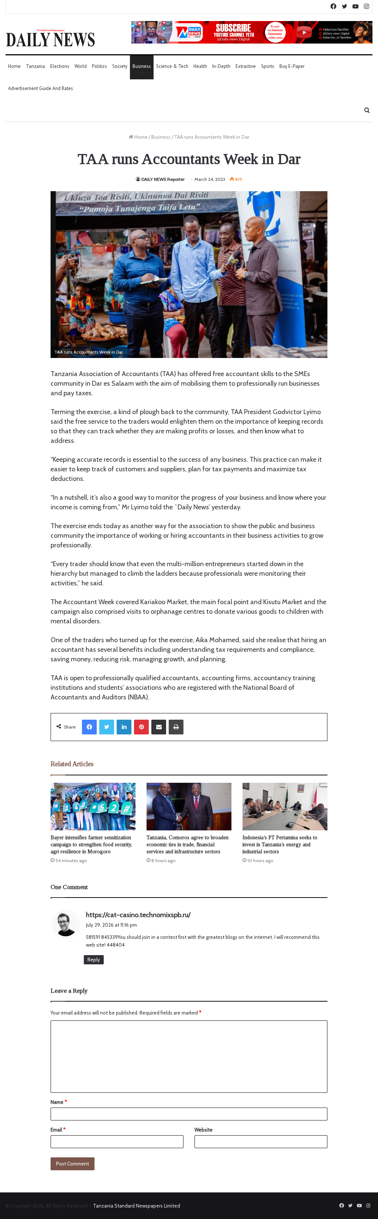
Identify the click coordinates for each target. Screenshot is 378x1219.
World (81, 66)
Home (14, 66)
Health (200, 66)
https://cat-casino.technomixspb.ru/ (138, 915)
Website (204, 1130)
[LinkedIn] (124, 727)
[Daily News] (50, 37)
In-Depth (221, 66)
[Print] (176, 727)
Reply (93, 960)
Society (119, 66)
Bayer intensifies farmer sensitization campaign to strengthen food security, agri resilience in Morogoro (91, 844)
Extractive (246, 66)
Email (58, 1130)
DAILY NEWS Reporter (163, 179)
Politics (99, 66)
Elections (59, 66)
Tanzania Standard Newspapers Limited (136, 1206)
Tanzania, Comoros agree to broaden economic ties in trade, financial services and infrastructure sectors (187, 844)
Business (142, 66)
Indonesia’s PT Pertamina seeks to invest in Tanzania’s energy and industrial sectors (280, 844)
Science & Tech (172, 66)
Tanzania (35, 66)
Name (59, 1102)
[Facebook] (89, 727)
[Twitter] (106, 727)
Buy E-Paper (292, 66)
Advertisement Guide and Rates (40, 88)
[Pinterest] (141, 727)
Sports (267, 66)
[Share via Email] (158, 727)
